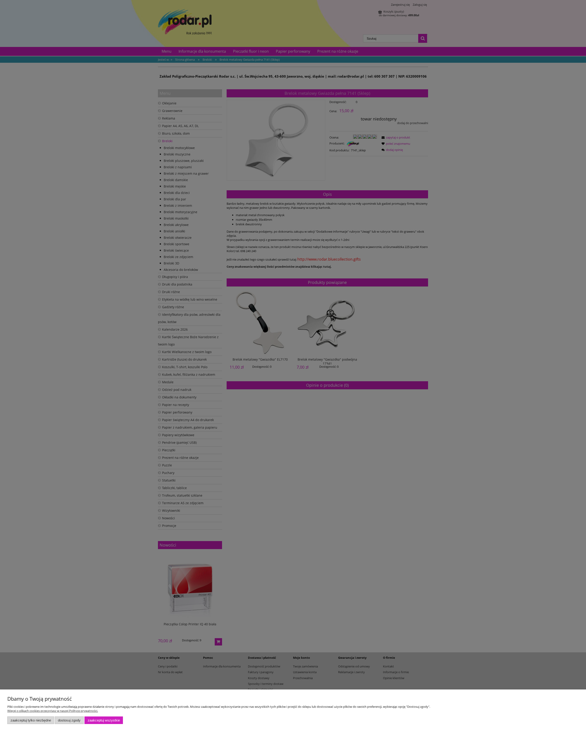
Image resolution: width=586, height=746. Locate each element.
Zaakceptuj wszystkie (104, 720)
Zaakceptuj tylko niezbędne (31, 720)
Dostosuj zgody (69, 720)
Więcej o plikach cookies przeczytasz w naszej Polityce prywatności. (52, 711)
